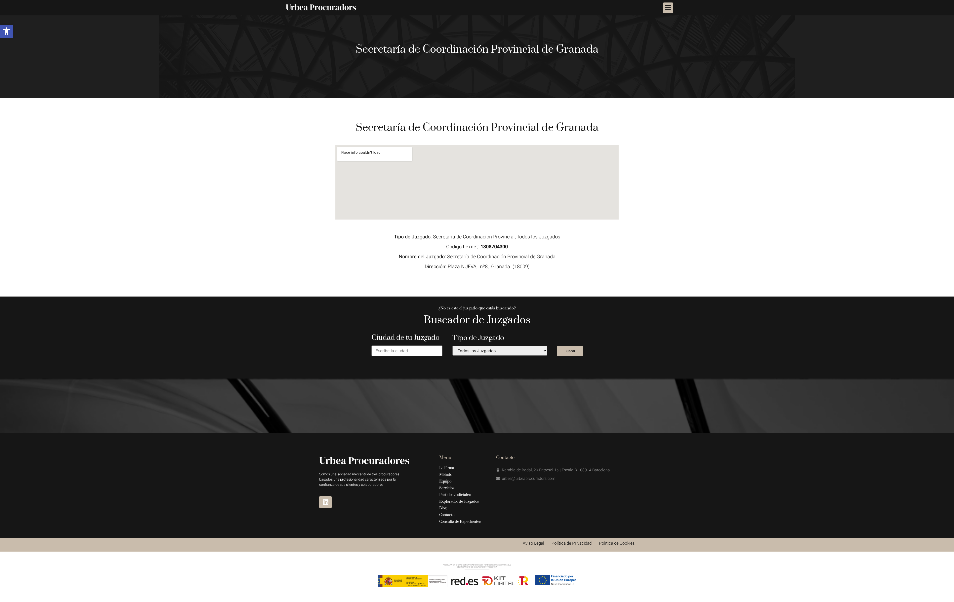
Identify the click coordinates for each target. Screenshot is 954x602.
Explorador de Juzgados (459, 501)
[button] (6, 31)
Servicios (446, 488)
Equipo (445, 481)
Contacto (446, 515)
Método (445, 474)
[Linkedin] (325, 502)
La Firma (446, 468)
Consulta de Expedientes (460, 521)
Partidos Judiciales (455, 494)
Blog (442, 508)
